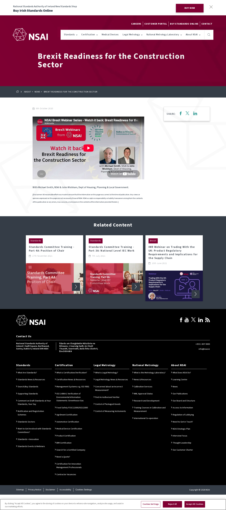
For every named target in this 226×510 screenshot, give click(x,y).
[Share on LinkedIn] (195, 114)
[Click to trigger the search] (209, 34)
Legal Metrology (131, 34)
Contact (206, 23)
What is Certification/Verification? (71, 372)
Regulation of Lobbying (183, 414)
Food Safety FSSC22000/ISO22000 (72, 407)
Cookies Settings (83, 489)
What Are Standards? (27, 372)
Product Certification (66, 435)
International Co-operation (146, 418)
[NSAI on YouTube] (187, 320)
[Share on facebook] (180, 114)
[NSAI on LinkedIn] (200, 320)
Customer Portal (155, 23)
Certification (88, 34)
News (37, 91)
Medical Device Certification (69, 428)
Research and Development (146, 400)
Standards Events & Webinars (31, 446)
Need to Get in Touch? (183, 421)
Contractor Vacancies (66, 474)
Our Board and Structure (184, 400)
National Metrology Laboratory (162, 34)
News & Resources (142, 379)
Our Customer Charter (183, 449)
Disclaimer (50, 489)
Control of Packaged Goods (108, 404)
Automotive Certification (67, 421)
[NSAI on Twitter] (193, 320)
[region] (113, 504)
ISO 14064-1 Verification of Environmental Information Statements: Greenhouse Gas (70, 397)
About (27, 91)
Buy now (189, 8)
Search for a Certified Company (70, 449)
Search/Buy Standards (28, 386)
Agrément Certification (66, 414)
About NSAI (192, 34)
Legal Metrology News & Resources (111, 379)
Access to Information (183, 407)
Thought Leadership (182, 442)
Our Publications (180, 393)
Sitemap (20, 489)
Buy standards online (184, 23)
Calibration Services (143, 386)
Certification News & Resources (71, 379)
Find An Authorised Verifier (107, 397)
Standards (69, 34)
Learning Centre (180, 379)
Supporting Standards (28, 393)
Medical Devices (110, 34)
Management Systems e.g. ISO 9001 (72, 386)
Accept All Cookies (194, 504)
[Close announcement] (211, 7)
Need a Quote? (63, 456)
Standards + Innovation (28, 439)
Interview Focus (180, 435)
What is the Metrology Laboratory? (150, 372)
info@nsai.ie (204, 349)
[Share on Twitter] (187, 114)
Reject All (172, 504)
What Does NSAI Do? (182, 372)
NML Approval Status (143, 393)
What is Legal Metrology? (106, 372)
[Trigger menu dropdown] (76, 34)
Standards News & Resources (31, 379)
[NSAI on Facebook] (181, 320)
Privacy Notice (34, 489)
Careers (136, 23)
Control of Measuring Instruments (110, 411)
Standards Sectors (26, 421)
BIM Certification (63, 442)
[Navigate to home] (30, 34)
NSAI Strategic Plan (181, 428)
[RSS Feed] (207, 320)
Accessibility (65, 489)
